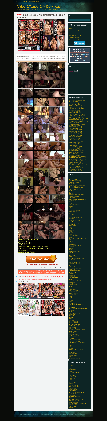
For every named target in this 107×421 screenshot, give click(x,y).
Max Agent (73, 272)
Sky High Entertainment (77, 403)
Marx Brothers (74, 271)
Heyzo (71, 384)
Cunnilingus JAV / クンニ (77, 115)
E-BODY (71, 218)
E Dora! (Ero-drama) (76, 217)
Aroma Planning (75, 182)
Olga (71, 299)
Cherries (72, 197)
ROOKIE (71, 320)
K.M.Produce (73, 252)
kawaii (71, 254)
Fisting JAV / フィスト (75, 127)
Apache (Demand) (75, 181)
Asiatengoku (73, 369)
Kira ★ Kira (73, 256)
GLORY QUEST (73, 234)
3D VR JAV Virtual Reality (78, 100)
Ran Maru (72, 314)
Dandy (71, 206)
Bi (69, 192)
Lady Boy (72, 259)
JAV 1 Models (73, 385)
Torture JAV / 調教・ (75, 169)
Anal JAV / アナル (74, 101)
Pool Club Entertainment (78, 308)
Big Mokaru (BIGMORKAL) (77, 195)
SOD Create (73, 328)
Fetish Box (72, 224)
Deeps (71, 209)
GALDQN (71, 230)
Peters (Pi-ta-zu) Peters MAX (78, 306)
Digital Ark (73, 211)
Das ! (70, 207)
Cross (71, 203)
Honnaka (72, 244)
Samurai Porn (74, 402)
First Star (72, 226)
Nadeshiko (72, 289)
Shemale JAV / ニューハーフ (77, 159)
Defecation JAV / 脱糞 (76, 120)
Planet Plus (73, 307)
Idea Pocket (73, 248)
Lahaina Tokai (74, 261)
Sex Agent (72, 327)
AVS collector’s (74, 186)
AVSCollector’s (39, 276)
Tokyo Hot (72, 406)
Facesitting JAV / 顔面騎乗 (77, 124)
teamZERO (72, 337)
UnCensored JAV (34, 1)
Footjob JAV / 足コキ (75, 128)
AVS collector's (31, 276)
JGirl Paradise (74, 386)
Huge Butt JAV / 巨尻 (75, 135)
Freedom (72, 228)
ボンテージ (23, 279)
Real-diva (72, 398)
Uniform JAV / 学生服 (75, 170)
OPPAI (71, 301)
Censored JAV (23, 1)
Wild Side (72, 352)
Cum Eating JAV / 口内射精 (77, 114)
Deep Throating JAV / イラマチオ (79, 118)
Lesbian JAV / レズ (74, 138)
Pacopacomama (74, 396)
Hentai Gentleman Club (77, 238)
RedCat (71, 316)
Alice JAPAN (73, 179)
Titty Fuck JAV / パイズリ (77, 167)
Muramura (73, 393)
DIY (70, 213)
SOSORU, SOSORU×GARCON (77, 330)
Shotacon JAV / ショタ (76, 160)
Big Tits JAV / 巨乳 (74, 104)
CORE (70, 202)
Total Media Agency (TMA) (78, 342)
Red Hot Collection (76, 399)
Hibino (71, 241)
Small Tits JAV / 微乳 (75, 162)
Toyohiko (72, 344)
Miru (70, 279)
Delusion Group (74, 210)
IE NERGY (72, 249)
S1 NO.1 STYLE (73, 323)
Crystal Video (74, 204)
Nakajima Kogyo (75, 292)
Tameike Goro (74, 335)
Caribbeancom (74, 372)
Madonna (72, 266)
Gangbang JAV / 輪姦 (75, 129)
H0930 (70, 379)
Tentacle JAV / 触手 (75, 166)
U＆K (70, 345)
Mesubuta (72, 391)
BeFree (71, 190)
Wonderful (73, 354)
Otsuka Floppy (74, 303)
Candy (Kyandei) (74, 196)
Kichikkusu (73, 255)
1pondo (71, 368)
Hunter (71, 247)
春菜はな (40, 279)
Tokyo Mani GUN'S (75, 339)
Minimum (72, 276)
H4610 (70, 381)
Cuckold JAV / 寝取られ (76, 113)
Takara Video (73, 334)
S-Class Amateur (74, 321)
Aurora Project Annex (77, 185)
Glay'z (71, 233)
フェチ (64, 277)
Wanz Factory (74, 351)
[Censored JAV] (19, 15)
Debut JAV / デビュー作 (76, 117)
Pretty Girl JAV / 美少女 (76, 151)
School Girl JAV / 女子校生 (77, 156)
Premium (72, 310)
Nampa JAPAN (73, 293)
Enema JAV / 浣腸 (74, 122)
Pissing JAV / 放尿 (74, 148)
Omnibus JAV (34, 277)
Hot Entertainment (76, 245)
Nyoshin (72, 395)
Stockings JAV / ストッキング (78, 165)
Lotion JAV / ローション (76, 141)
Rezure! (71, 317)
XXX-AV (71, 407)
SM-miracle (73, 405)
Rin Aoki (47, 277)
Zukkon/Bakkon (74, 358)
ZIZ (70, 356)
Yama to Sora (73, 355)
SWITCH (71, 332)
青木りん (49, 279)
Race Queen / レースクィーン (78, 152)
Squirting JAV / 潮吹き (76, 163)
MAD (70, 265)
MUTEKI (71, 287)
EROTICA (71, 221)
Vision (71, 348)
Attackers (72, 183)
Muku (71, 286)
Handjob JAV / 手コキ (75, 134)
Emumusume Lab (74, 220)
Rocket (71, 318)
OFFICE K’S (72, 297)
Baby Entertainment (76, 188)
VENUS (71, 346)
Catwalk (72, 375)
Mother (71, 283)
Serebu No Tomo (74, 325)
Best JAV (46, 276)
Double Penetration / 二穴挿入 (79, 121)
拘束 (37, 279)
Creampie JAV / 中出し (76, 111)
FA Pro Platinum (74, 223)
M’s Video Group (74, 263)
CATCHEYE (72, 374)
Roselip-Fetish (74, 400)
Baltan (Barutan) (75, 189)
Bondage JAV (51, 276)
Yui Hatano (55, 277)
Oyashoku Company (76, 304)
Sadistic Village (75, 324)
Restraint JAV (41, 277)
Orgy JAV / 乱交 (73, 145)
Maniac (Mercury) (75, 268)
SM (50, 277)
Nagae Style (73, 290)
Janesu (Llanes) (74, 251)
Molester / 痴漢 (74, 143)
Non (70, 296)
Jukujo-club (73, 388)
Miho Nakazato (26, 277)
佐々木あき (33, 279)
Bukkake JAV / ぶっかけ (76, 107)
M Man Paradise (74, 262)
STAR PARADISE (74, 331)
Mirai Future (73, 278)
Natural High (73, 294)
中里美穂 (28, 279)
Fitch (71, 227)
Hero (70, 240)
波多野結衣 (44, 279)
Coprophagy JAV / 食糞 (76, 108)
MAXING (71, 273)
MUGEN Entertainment (77, 392)
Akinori (71, 178)
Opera (71, 300)
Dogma (71, 214)
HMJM (71, 242)
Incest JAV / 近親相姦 (75, 136)
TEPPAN (71, 338)
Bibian (71, 193)
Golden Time (73, 235)
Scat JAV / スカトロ (75, 155)
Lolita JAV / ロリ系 (75, 139)
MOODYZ (72, 282)
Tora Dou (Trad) (74, 341)
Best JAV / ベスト (74, 103)
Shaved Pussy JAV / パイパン (78, 158)
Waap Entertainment (76, 349)
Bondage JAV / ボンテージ (77, 106)
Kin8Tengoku (73, 389)
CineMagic (72, 200)
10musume (72, 367)
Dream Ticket (73, 216)
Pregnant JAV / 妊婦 (75, 149)
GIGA (70, 231)
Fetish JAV (57, 276)
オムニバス (60, 277)
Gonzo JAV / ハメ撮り (75, 132)
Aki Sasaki (23, 276)
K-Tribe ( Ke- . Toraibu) (76, 258)
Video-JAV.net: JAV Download (39, 6)
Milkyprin (72, 275)
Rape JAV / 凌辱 (73, 153)
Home (15, 1)
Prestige (72, 311)
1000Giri (71, 365)
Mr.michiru (73, 285)
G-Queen (72, 378)
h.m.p (70, 237)
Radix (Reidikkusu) (75, 313)
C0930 (70, 371)
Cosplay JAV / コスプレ (76, 110)
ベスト (19, 279)
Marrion (72, 269)
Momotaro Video (75, 280)
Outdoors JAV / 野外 (75, 146)
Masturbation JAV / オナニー (78, 142)
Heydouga (72, 382)
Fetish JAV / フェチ (74, 125)
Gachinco (72, 376)
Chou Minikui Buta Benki (77, 199)
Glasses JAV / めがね (75, 131)
